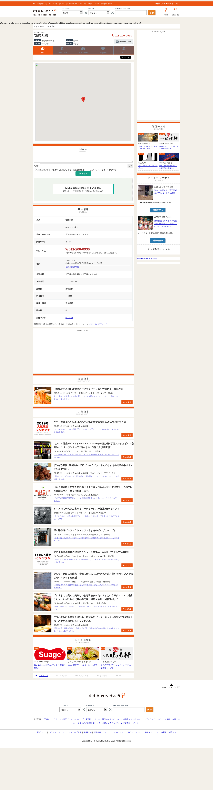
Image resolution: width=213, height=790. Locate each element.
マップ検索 (161, 732)
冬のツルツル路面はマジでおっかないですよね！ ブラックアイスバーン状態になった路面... (86, 586)
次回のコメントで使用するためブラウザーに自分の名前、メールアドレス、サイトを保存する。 (78, 170)
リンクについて (118, 732)
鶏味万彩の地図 (72, 267)
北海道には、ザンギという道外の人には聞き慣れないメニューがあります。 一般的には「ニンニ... (86, 477)
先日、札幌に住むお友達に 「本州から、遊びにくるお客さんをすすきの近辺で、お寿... (86, 608)
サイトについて (133, 732)
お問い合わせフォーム (98, 324)
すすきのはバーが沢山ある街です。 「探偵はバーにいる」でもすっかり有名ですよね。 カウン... (86, 517)
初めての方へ (162, 4)
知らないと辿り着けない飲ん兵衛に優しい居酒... (147, 147)
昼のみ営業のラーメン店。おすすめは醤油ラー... (168, 147)
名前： (37, 166)
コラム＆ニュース (56, 732)
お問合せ (172, 732)
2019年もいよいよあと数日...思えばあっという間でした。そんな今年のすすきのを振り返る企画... (86, 430)
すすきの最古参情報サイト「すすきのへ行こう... (168, 167)
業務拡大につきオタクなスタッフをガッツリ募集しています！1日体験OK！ (165, 223)
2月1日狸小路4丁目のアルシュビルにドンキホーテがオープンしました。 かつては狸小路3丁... (86, 456)
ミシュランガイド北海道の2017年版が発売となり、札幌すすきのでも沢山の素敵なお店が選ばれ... (86, 560)
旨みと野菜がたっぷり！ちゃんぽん (82, 665)
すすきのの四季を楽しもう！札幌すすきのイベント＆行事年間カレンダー (109, 723)
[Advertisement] (83, 352)
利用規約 (88, 732)
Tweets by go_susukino (147, 259)
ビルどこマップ (174, 4)
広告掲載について (101, 732)
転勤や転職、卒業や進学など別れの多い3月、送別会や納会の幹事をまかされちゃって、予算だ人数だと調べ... (86, 629)
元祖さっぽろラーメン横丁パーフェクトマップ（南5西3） (68, 719)
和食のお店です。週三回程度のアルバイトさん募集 (165, 191)
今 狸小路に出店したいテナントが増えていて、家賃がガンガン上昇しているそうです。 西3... (86, 539)
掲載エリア (149, 732)
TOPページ (42, 732)
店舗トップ (43, 50)
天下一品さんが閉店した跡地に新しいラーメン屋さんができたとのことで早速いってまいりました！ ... (86, 397)
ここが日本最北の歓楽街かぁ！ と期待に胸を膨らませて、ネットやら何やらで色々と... (85, 499)
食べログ (69, 318)
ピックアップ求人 (74, 732)
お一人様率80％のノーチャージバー (148, 167)
